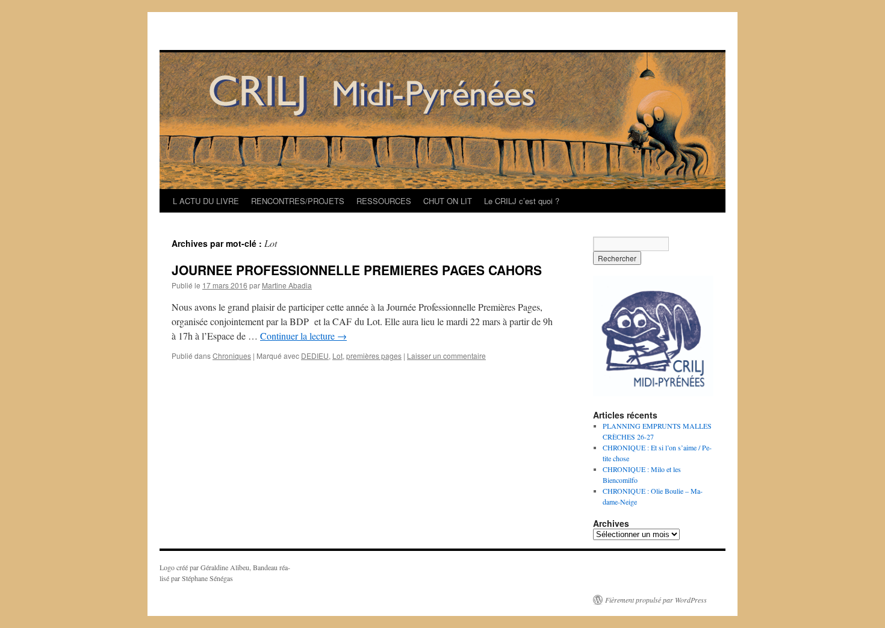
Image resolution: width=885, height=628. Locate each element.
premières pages (374, 355)
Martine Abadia (287, 285)
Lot (337, 355)
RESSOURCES (383, 201)
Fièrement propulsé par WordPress (656, 600)
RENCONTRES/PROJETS (297, 201)
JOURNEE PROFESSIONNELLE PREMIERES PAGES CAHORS (357, 270)
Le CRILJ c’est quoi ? (521, 201)
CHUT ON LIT (447, 201)
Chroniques (232, 355)
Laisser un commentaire (446, 355)
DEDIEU (315, 355)
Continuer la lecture (303, 335)
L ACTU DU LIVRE (206, 201)
